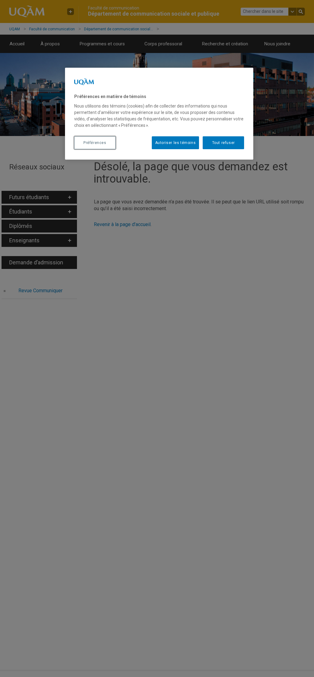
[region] (159, 114)
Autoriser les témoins (175, 143)
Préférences (94, 143)
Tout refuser (223, 143)
